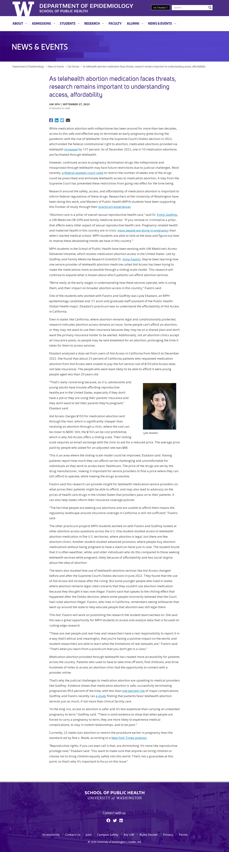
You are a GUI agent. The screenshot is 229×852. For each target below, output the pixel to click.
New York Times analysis (129, 738)
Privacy (168, 834)
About (18, 23)
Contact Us (72, 834)
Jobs (89, 834)
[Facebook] (108, 820)
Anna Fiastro (131, 259)
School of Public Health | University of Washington (115, 795)
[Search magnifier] (210, 7)
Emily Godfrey (167, 215)
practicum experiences (114, 207)
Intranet (160, 7)
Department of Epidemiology (86, 5)
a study (101, 696)
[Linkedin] (121, 820)
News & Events (160, 23)
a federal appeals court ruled (82, 173)
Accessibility (51, 834)
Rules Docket (149, 834)
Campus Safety (107, 834)
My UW (129, 834)
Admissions (41, 23)
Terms (183, 834)
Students (67, 23)
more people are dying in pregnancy (143, 230)
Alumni (133, 23)
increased (71, 149)
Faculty (115, 23)
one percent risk (133, 691)
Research (92, 23)
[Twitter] (115, 820)
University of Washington (27, 8)
